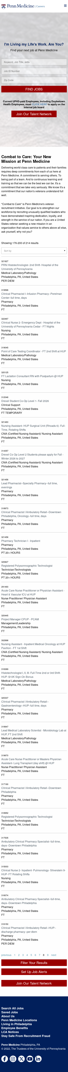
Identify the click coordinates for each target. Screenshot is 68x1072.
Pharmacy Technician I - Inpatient (20, 541)
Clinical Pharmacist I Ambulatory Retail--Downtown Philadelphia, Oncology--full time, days (31, 514)
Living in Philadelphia (16, 1024)
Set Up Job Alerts (34, 971)
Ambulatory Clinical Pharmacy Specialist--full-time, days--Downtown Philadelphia (31, 843)
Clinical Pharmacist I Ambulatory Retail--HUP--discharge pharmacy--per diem (28, 930)
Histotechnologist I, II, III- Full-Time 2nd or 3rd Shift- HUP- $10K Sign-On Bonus (31, 675)
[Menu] (65, 6)
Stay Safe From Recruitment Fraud (25, 1036)
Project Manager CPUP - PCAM (20, 619)
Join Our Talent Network (34, 113)
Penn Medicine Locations (19, 1020)
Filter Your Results (34, 962)
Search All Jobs (12, 1008)
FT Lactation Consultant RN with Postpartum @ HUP (32, 376)
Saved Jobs (9, 1012)
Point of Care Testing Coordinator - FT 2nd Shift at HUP (33, 351)
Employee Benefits (14, 1028)
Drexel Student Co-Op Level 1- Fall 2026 (25, 401)
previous (6, 955)
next (53, 955)
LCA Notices (10, 1032)
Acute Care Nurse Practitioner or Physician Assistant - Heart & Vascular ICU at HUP (32, 592)
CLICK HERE (39, 104)
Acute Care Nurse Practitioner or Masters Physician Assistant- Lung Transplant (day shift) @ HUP (31, 761)
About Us (8, 1016)
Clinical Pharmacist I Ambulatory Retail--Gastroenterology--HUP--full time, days (25, 703)
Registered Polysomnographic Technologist (26, 565)
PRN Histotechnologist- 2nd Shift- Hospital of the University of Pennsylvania (29, 267)
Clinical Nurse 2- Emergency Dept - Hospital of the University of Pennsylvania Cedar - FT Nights (30, 324)
